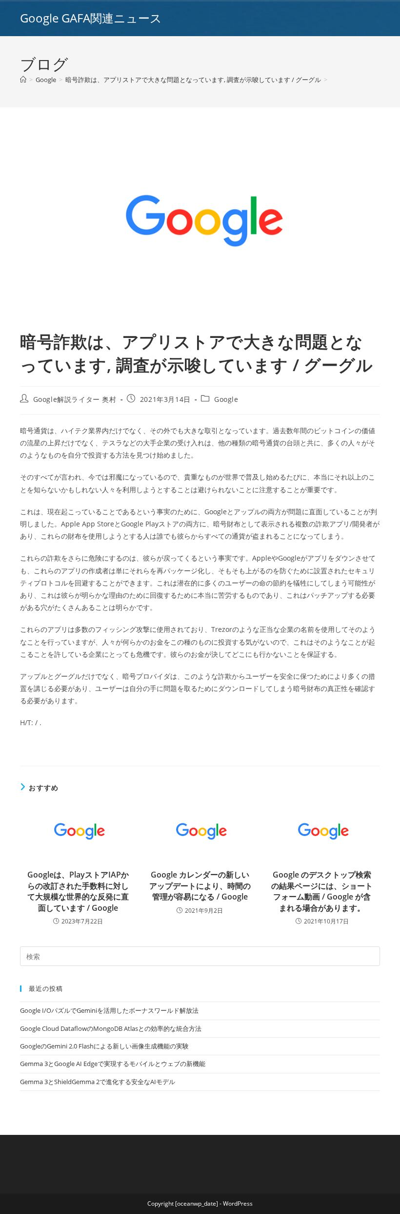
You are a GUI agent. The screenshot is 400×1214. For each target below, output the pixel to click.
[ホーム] (23, 79)
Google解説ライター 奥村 (75, 399)
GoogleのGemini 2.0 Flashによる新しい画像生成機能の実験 (104, 1046)
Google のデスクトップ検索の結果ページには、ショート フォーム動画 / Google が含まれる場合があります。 (322, 891)
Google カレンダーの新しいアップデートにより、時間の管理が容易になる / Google (200, 885)
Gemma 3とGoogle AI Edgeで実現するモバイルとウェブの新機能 (112, 1063)
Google (226, 399)
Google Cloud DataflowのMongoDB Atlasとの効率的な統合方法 (110, 1028)
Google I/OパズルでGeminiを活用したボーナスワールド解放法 (109, 1010)
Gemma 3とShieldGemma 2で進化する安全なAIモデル (97, 1081)
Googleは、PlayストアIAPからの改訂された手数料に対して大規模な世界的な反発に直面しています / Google (78, 891)
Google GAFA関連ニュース (91, 18)
